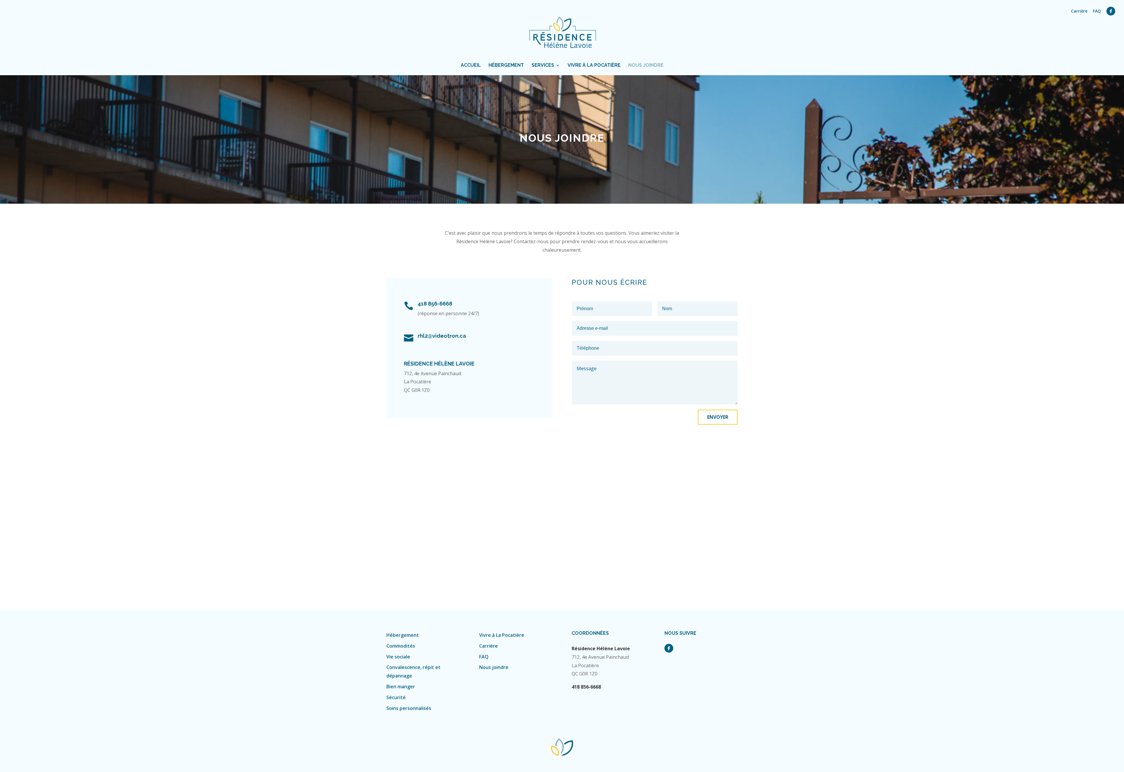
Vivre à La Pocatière (594, 65)
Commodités (400, 646)
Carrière (1079, 11)
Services (543, 65)
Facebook (1110, 11)
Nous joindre (646, 65)
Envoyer (717, 417)
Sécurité (396, 697)
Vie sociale (398, 656)
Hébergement (506, 65)
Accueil (471, 65)
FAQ (1097, 11)
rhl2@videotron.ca (442, 336)
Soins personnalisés (408, 708)
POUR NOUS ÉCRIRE (609, 282)
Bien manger (400, 686)
